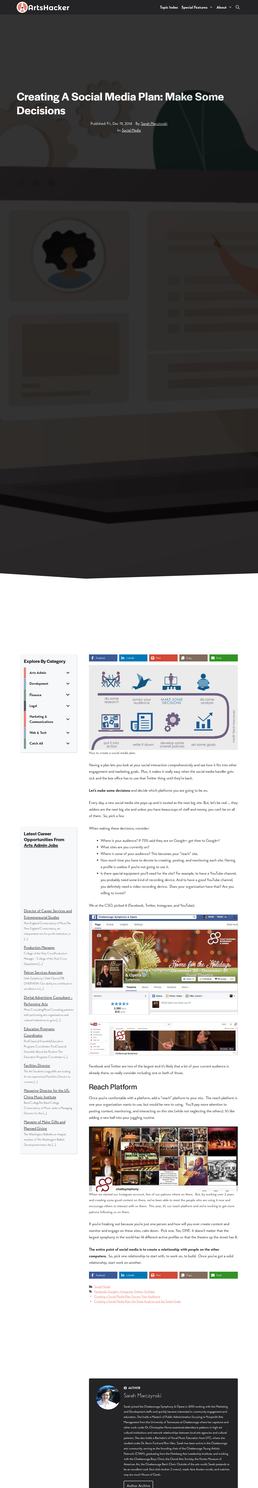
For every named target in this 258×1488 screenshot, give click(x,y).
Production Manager (39, 947)
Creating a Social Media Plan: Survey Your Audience (127, 1296)
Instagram (126, 1292)
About (222, 7)
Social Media (131, 130)
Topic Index (169, 7)
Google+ (113, 1292)
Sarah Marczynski (154, 123)
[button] (237, 7)
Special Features (194, 7)
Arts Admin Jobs (41, 845)
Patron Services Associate (43, 972)
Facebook (100, 1292)
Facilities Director (37, 1065)
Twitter (138, 1292)
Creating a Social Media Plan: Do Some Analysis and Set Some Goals (137, 1301)
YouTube (149, 1292)
